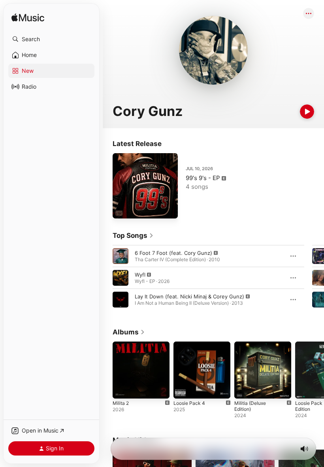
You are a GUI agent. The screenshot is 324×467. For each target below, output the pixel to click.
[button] (51, 39)
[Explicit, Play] (120, 256)
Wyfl (140, 274)
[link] (133, 235)
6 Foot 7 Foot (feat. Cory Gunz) (173, 253)
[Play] (307, 111)
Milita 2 (121, 403)
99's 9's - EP (203, 178)
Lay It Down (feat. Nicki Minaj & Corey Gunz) (189, 296)
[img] (27, 18)
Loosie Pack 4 (189, 403)
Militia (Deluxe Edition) (250, 406)
